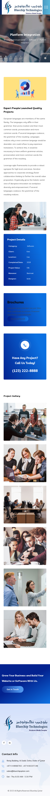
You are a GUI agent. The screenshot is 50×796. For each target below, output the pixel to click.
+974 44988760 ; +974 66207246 (22, 766)
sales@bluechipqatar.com (18, 771)
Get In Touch (13, 689)
